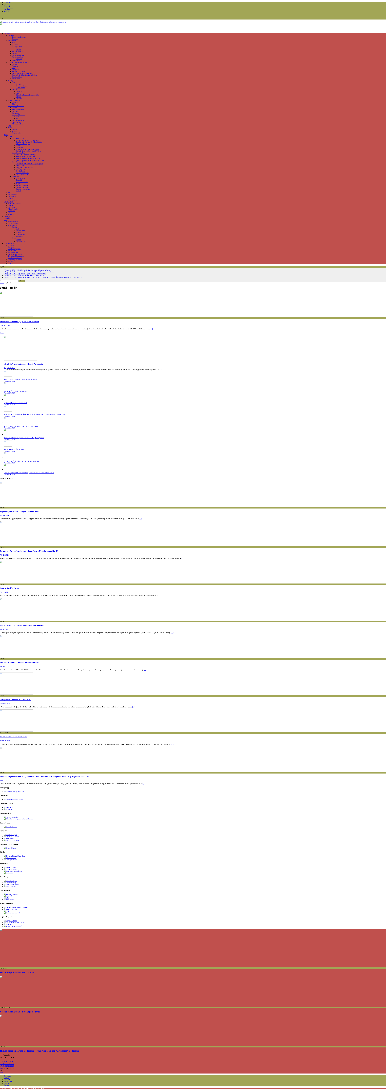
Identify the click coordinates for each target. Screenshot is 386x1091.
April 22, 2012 (4, 592)
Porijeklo (11, 214)
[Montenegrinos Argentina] (11, 840)
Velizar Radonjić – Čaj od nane (14, 449)
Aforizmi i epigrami (18, 109)
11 (3, 1064)
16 (13, 1064)
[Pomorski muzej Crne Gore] (14, 856)
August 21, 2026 (9, 428)
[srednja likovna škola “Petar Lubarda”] (14, 922)
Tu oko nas (19, 236)
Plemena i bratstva (22, 185)
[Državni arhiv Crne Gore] (10, 858)
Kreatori (14, 129)
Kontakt (6, 11)
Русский (7, 6)
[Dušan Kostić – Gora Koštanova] (16, 731)
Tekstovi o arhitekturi (19, 37)
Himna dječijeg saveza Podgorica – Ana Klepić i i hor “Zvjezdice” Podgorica (39, 1050)
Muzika (10, 80)
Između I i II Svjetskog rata (24, 167)
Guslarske (19, 98)
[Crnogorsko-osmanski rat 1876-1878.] (16, 694)
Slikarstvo (15, 64)
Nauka (6, 135)
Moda (10, 127)
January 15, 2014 (5, 666)
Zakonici (19, 180)
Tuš (17, 118)
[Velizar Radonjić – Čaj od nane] (8, 446)
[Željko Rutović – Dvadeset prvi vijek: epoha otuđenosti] (8, 458)
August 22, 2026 (9, 416)
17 (1, 1066)
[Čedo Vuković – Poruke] (16, 582)
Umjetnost (7, 33)
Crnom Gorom (8, 202)
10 (1, 1064)
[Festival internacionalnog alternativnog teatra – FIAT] (6, 911)
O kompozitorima (21, 86)
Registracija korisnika (15, 259)
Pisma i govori (20, 178)
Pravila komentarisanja (15, 258)
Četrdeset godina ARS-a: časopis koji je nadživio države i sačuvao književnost (29, 473)
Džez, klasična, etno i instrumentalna (27, 95)
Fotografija (15, 69)
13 (7, 1064)
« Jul (1, 1072)
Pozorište (15, 102)
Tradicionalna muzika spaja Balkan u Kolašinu (19, 322)
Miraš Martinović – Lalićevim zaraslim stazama (19, 662)
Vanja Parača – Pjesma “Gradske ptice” (16, 391)
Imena (10, 212)
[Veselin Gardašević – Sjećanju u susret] (22, 1005)
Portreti (18, 191)
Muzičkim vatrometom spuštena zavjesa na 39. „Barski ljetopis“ (24, 438)
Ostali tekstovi (20, 241)
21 (9, 1066)
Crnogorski (7, 2)
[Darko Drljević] (10, 848)
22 (11, 1066)
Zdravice (19, 59)
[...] (161, 369)
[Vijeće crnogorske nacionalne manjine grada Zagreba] (10, 835)
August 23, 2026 (9, 393)
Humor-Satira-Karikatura (16, 106)
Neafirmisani (16, 60)
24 (1, 1068)
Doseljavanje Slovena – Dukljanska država (29, 142)
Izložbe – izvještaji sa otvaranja (22, 73)
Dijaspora (7, 216)
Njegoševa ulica (13, 209)
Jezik (9, 193)
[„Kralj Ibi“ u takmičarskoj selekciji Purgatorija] (20, 360)
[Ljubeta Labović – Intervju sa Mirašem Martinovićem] (16, 619)
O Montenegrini (9, 243)
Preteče (14, 107)
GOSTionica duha (18, 120)
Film (13, 104)
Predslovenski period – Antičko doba (28, 140)
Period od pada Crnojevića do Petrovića (28, 149)
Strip (9, 126)
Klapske (18, 97)
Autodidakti (16, 79)
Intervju (14, 53)
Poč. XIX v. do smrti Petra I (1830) (27, 155)
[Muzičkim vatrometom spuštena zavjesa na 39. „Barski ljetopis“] (8, 434)
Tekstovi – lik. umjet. (18, 71)
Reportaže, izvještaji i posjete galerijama (24, 75)
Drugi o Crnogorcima (23, 189)
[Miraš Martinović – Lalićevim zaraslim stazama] (16, 657)
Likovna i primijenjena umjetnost (18, 62)
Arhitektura (11, 35)
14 (9, 1064)
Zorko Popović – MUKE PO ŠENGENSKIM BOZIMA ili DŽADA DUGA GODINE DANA (34, 414)
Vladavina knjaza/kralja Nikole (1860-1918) (30, 160)
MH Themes (40, 1088)
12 (5, 1064)
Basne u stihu (20, 231)
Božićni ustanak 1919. (23, 169)
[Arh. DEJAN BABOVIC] (8, 807)
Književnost (12, 41)
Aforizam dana (17, 122)
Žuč (17, 117)
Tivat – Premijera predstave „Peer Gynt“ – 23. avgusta (21, 426)
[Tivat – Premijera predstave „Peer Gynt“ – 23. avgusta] (8, 423)
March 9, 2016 (4, 629)
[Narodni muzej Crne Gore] (14, 792)
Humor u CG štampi (18, 115)
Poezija (18, 50)
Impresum (7, 10)
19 (5, 1066)
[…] (151, 329)
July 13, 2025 (4, 515)
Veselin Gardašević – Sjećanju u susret (20, 1011)
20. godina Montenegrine (16, 256)
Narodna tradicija (17, 57)
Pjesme (14, 89)
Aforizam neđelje (17, 124)
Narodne (19, 91)
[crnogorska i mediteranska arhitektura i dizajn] (8, 809)
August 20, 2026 (9, 474)
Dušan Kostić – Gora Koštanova (13, 737)
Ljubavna (19, 232)
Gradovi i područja (22, 187)
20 (7, 1066)
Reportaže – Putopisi (14, 203)
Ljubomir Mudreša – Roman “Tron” (15, 403)
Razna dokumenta (22, 182)
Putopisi (18, 240)
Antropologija (12, 194)
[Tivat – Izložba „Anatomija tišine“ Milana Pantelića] (8, 376)
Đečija (18, 229)
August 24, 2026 (9, 368)
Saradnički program (14, 249)
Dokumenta (16, 176)
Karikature (15, 113)
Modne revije (16, 133)
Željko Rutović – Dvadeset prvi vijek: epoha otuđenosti (21, 461)
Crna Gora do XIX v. (19, 138)
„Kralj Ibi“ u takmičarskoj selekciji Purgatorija (23, 364)
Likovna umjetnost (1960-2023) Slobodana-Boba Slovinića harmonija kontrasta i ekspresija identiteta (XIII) (44, 776)
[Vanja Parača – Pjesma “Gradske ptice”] (8, 388)
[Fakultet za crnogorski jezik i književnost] (18, 819)
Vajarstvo (15, 66)
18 (3, 1066)
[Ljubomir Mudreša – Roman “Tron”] (8, 399)
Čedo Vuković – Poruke (10, 588)
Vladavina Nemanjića (23, 144)
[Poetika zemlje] (10, 869)
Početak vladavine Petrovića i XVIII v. (28, 151)
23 (13, 1066)
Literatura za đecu (17, 46)
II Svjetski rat (20, 171)
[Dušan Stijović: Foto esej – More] (34, 966)
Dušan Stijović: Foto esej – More (17, 972)
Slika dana (11, 207)
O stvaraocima (20, 234)
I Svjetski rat (20, 165)
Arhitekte (15, 39)
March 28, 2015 (5, 741)
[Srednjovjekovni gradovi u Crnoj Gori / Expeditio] (15, 799)
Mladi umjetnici (17, 77)
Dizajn (14, 68)
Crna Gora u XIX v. (18, 153)
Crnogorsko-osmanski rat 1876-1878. (15, 700)
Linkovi (10, 263)
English (6, 4)
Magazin (7, 218)
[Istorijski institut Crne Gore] (10, 859)
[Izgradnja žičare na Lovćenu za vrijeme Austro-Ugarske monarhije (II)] (16, 545)
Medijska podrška (13, 252)
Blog (5, 220)
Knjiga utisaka (8, 8)
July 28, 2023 (4, 555)
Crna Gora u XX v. (18, 162)
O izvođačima (20, 88)
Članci (14, 82)
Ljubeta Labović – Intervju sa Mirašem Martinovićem (22, 625)
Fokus (2, 333)
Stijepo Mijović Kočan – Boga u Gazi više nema (19, 511)
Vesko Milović (12, 225)
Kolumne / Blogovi (18, 55)
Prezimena (11, 211)
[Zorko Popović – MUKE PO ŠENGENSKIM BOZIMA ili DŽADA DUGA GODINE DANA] (8, 411)
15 (11, 1064)
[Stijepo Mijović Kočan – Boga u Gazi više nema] (16, 506)
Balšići (18, 145)
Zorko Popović (13, 221)
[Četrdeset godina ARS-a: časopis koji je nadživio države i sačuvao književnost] (8, 469)
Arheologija (12, 196)
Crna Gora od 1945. (22, 173)
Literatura (15, 44)
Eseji (13, 42)
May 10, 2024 (4, 780)
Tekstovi (14, 131)
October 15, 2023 (5, 325)
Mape (18, 183)
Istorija (10, 136)
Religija (10, 198)
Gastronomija (12, 200)
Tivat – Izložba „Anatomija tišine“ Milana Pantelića (20, 379)
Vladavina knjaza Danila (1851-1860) (28, 158)
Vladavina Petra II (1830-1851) (26, 156)
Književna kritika (17, 51)
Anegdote (15, 111)
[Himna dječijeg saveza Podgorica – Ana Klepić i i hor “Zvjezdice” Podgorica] (22, 1045)
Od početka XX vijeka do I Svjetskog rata (29, 164)
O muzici (19, 84)
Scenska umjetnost (14, 100)
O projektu (11, 245)
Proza (18, 48)
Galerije (10, 205)
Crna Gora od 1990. (22, 174)
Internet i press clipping (15, 254)
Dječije (18, 93)
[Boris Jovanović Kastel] (13, 871)
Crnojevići (19, 147)
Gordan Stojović (13, 223)
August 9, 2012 (5, 703)
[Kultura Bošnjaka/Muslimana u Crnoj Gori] (8, 873)
